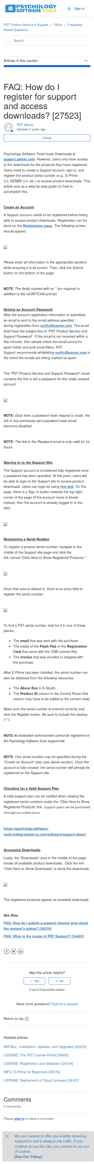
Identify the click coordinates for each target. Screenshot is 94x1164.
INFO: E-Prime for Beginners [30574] (32, 1071)
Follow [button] (47, 138)
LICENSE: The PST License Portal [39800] (36, 1055)
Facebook (7, 952)
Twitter (14, 952)
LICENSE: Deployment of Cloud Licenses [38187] (41, 1080)
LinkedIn (21, 952)
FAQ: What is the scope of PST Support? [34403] (44, 936)
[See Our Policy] (28, 1157)
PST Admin (25, 124)
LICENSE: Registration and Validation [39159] (38, 1063)
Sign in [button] (79, 8)
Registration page (37, 225)
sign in (19, 1118)
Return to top (14, 1018)
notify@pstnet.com (56, 325)
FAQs (58, 24)
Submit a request (65, 1003)
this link (67, 486)
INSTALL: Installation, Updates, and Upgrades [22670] (45, 1046)
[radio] (34, 981)
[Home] (31, 8)
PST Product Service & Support (26, 24)
